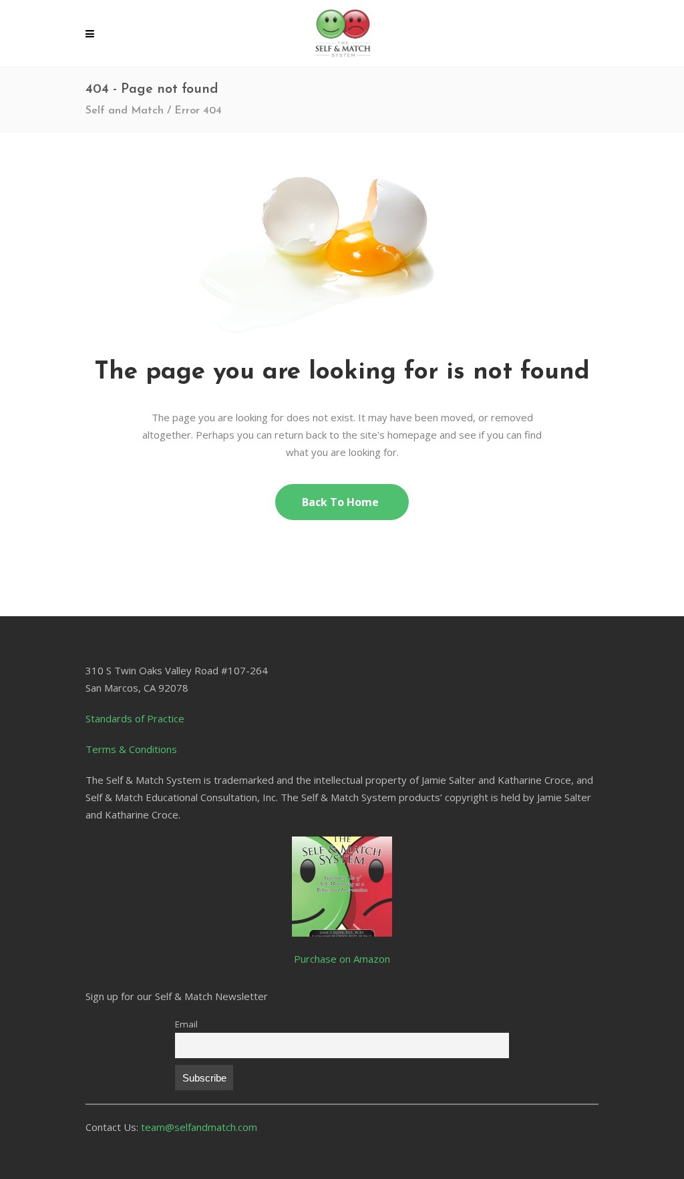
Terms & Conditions (131, 749)
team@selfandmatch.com (199, 1127)
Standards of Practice (135, 718)
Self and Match (125, 110)
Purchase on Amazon (342, 958)
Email (186, 1024)
